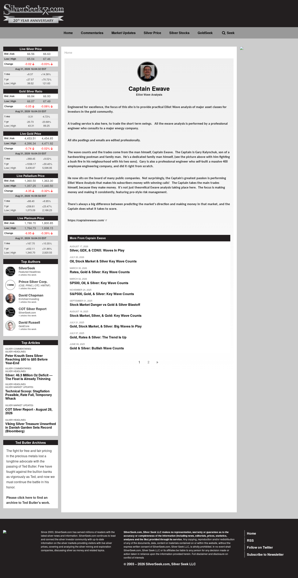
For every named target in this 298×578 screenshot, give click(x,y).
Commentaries (92, 32)
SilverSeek (27, 268)
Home (68, 32)
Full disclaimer (200, 554)
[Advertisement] (267, 116)
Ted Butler (29, 466)
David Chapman (31, 295)
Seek (231, 32)
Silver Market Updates (19, 387)
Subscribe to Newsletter (265, 554)
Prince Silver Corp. (33, 281)
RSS (250, 540)
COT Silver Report (32, 308)
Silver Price (152, 32)
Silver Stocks (179, 32)
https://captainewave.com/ (86, 220)
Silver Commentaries (18, 348)
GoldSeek (205, 32)
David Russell (29, 322)
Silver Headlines (15, 351)
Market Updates (123, 32)
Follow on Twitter (260, 547)
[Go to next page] (158, 362)
